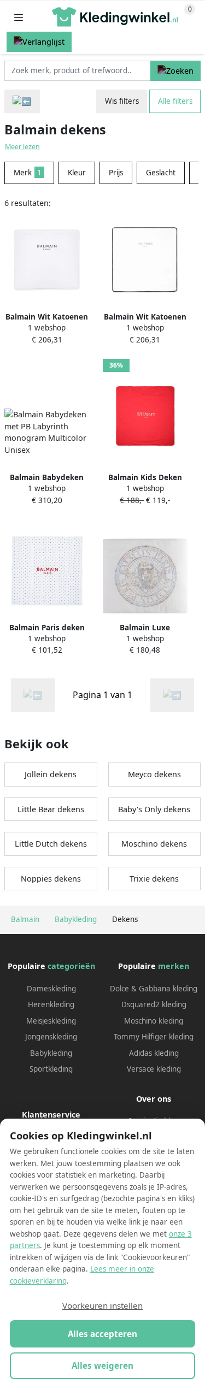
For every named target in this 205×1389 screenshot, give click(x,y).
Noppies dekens (51, 878)
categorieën (71, 966)
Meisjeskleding (51, 1021)
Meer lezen (22, 146)
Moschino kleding (153, 1021)
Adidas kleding (154, 1053)
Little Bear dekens (50, 809)
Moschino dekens (154, 843)
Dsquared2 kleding (153, 1004)
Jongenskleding (51, 1037)
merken (173, 966)
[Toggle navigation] (19, 17)
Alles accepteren (102, 1333)
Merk (28, 173)
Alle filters (175, 101)
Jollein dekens (51, 774)
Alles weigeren (102, 1365)
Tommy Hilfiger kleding (154, 1037)
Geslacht (160, 173)
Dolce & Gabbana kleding (153, 989)
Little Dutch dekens (51, 843)
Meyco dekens (154, 774)
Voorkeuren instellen (102, 1305)
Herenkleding (51, 1004)
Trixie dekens (154, 878)
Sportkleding (51, 1069)
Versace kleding (154, 1069)
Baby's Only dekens (154, 809)
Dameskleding (51, 989)
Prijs (116, 173)
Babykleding (51, 1053)
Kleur (77, 173)
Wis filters (122, 101)
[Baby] (22, 101)
